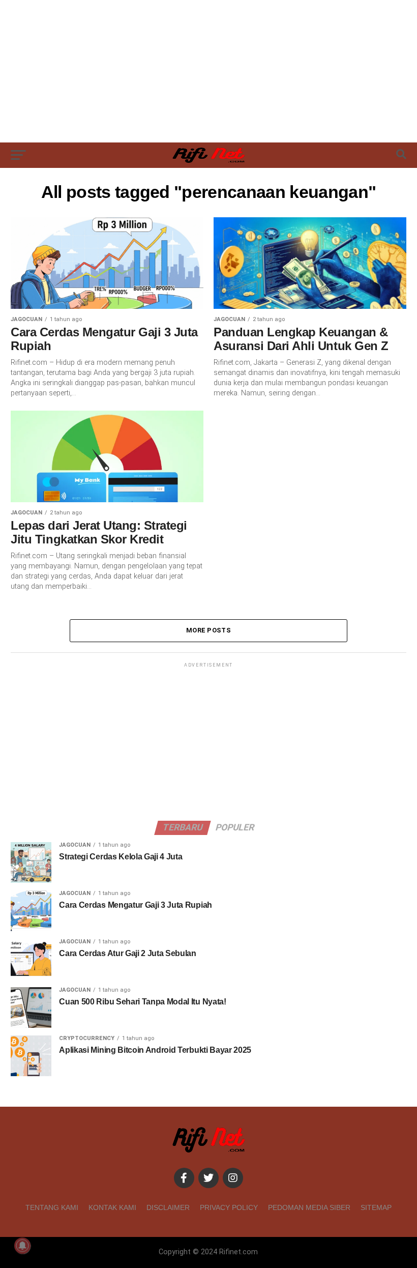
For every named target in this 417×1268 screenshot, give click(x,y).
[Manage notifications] (22, 1245)
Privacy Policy (229, 1207)
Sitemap (376, 1207)
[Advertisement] (208, 71)
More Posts (208, 630)
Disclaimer (168, 1207)
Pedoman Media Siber (309, 1207)
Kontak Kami (112, 1207)
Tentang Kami (51, 1207)
